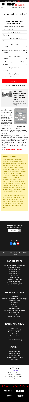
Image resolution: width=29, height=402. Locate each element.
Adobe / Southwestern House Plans (14, 265)
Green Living (14, 328)
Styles (10, 252)
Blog (15, 252)
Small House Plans (14, 312)
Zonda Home (14, 359)
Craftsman (14, 275)
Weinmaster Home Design (14, 340)
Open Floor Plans (14, 308)
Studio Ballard (14, 336)
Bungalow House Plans (14, 267)
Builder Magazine (14, 355)
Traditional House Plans (14, 283)
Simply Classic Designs (14, 334)
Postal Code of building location (14, 27)
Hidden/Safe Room (14, 301)
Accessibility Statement (15, 378)
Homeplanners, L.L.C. (14, 330)
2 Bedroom (14, 297)
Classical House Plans (14, 269)
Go (19, 230)
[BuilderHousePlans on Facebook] (11, 243)
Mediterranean (14, 277)
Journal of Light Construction (14, 357)
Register (20, 7)
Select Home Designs (14, 332)
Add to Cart (14, 81)
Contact (14, 254)
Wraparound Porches (14, 316)
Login (24, 7)
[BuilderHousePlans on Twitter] (14, 243)
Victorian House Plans (14, 285)
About (25, 252)
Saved (15, 7)
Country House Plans (14, 273)
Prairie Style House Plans (14, 279)
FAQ (20, 252)
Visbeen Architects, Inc (14, 338)
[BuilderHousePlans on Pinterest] (18, 243)
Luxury (14, 306)
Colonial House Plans (14, 271)
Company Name (14, 74)
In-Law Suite (14, 302)
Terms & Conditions (18, 376)
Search (4, 252)
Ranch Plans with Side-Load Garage (14, 310)
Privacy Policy (8, 376)
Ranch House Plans (14, 281)
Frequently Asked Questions (12, 149)
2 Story (14, 314)
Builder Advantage (14, 353)
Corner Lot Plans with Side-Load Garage (14, 299)
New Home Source (14, 351)
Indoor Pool (14, 304)
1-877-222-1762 (17, 23)
